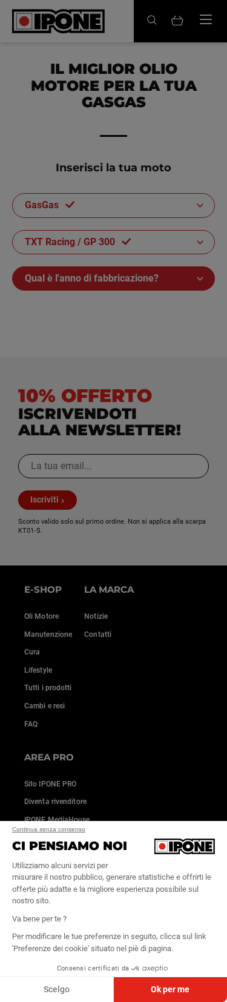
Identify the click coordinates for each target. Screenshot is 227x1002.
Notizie (96, 616)
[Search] (152, 21)
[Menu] (206, 19)
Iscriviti (44, 499)
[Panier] (177, 21)
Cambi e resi (44, 706)
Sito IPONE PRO (50, 784)
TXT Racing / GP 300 (70, 242)
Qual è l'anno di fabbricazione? (92, 278)
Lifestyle (38, 670)
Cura (32, 652)
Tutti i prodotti (48, 688)
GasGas (42, 205)
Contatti (97, 634)
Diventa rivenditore (55, 801)
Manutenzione (48, 634)
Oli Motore (41, 616)
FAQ (31, 724)
